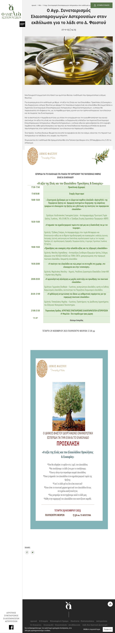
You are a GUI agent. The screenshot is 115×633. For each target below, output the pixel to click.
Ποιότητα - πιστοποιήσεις (82, 621)
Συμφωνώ (108, 629)
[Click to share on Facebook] (27, 552)
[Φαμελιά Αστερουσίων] (11, 11)
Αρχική (34, 5)
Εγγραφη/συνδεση (103, 5)
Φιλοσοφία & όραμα (59, 621)
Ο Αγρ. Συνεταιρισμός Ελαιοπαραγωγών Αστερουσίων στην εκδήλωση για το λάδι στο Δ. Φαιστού (74, 5)
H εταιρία (43, 621)
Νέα (40, 5)
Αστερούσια (101, 621)
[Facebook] (11, 627)
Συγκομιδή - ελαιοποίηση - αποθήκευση (62, 625)
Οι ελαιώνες (35, 625)
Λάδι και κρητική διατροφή (94, 625)
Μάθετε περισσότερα (91, 629)
